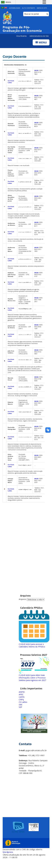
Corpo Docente (14, 56)
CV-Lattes (23, 702)
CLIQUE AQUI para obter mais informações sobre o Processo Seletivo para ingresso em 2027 (32, 677)
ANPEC (22, 692)
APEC (21, 694)
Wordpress (8, 852)
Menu (42, 42)
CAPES (22, 697)
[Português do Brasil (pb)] (2, 8)
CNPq (21, 699)
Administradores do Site (39, 36)
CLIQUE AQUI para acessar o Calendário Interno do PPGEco (32, 645)
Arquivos (22, 599)
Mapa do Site (42, 8)
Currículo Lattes (11, 81)
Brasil (8, 2)
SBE (20, 704)
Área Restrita (21, 36)
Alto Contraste (28, 8)
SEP (20, 707)
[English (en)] (6, 8)
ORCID (36, 70)
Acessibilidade (14, 8)
